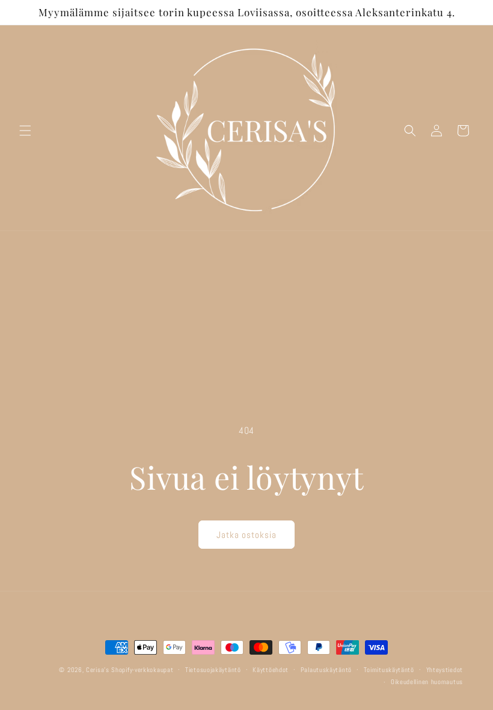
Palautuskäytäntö (326, 669)
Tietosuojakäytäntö (213, 669)
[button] (25, 130)
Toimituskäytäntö (389, 669)
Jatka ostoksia (246, 534)
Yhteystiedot (444, 669)
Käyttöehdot (271, 669)
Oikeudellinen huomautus (427, 682)
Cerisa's (97, 669)
